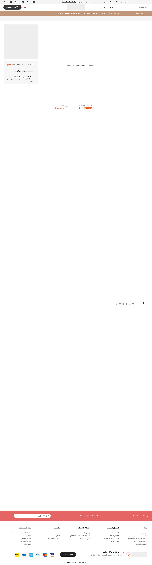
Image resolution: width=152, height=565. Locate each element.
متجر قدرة (65, 562)
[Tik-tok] (101, 7)
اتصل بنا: (112, 552)
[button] (30, 2)
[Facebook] (112, 7)
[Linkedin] (107, 7)
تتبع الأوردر (107, 2)
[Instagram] (110, 7)
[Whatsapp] (104, 7)
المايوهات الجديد (68, 2)
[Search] (117, 7)
